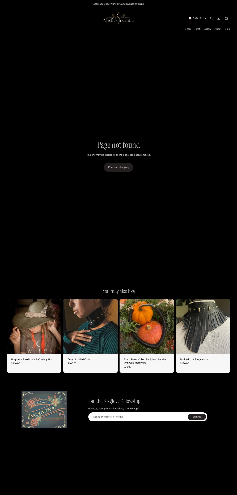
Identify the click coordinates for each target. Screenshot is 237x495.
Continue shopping (118, 167)
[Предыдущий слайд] (12, 326)
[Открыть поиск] (211, 18)
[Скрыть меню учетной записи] (218, 18)
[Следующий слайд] (56, 326)
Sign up (197, 416)
